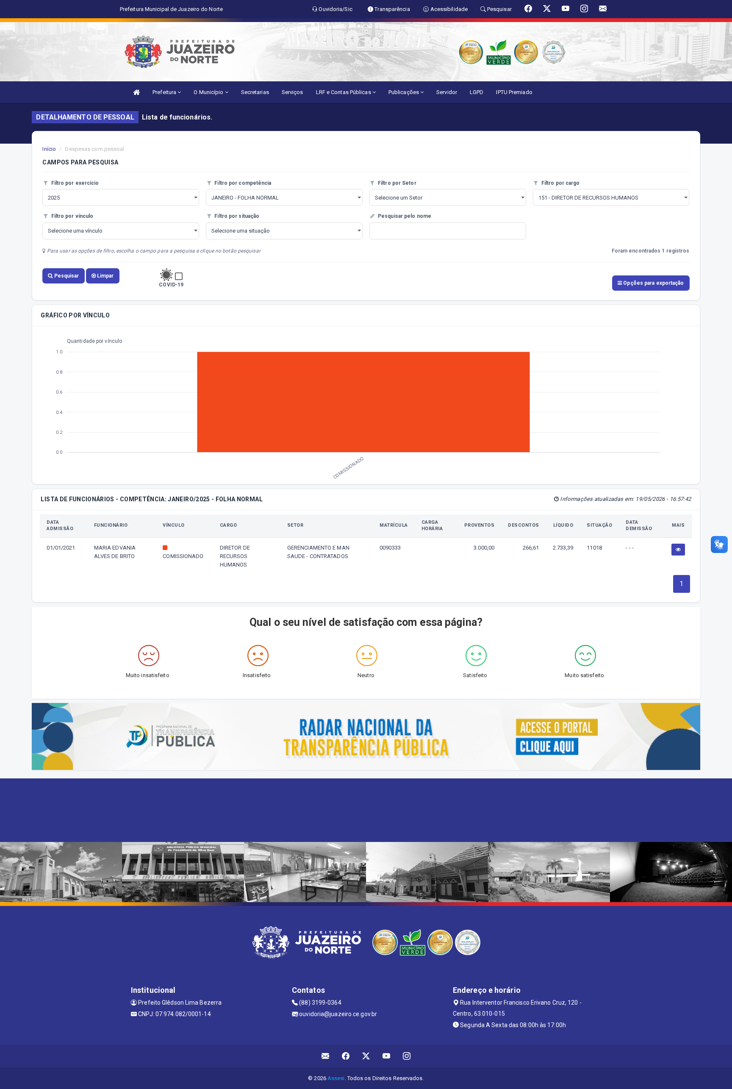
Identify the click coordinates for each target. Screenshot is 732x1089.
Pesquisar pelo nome (404, 216)
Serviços (292, 92)
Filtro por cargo (560, 183)
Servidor (446, 92)
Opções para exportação (653, 283)
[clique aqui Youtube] (386, 1056)
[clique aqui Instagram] (406, 1056)
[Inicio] (136, 92)
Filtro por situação (236, 216)
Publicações (404, 92)
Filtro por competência (242, 183)
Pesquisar (66, 276)
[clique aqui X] (366, 1056)
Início (49, 149)
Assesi (336, 1078)
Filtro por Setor (396, 183)
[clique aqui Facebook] (345, 1056)
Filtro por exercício (74, 183)
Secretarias (255, 92)
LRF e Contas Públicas (344, 92)
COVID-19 (171, 285)
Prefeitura (164, 92)
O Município (209, 92)
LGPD (476, 92)
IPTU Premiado (514, 92)
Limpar (105, 276)
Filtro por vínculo (71, 216)
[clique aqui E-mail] (325, 1056)
